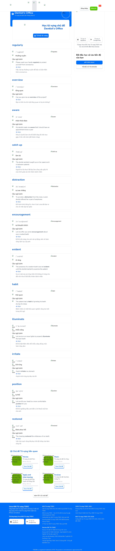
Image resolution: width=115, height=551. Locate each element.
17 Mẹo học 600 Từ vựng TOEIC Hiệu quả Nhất (54, 524)
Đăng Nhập (84, 8)
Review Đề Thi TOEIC (49, 527)
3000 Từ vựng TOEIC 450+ (83, 506)
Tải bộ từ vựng (42, 35)
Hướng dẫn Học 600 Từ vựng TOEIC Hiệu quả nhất (55, 517)
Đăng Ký (93, 8)
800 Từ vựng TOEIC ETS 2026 (84, 517)
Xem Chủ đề (27, 466)
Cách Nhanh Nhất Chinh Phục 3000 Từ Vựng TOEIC (89, 513)
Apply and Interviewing (28, 476)
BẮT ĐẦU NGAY (89, 62)
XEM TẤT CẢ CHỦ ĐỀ (41, 496)
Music (56, 457)
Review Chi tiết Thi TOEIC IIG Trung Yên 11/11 (54, 530)
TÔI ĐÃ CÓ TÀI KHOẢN (89, 67)
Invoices (57, 475)
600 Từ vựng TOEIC (48, 506)
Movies (25, 457)
